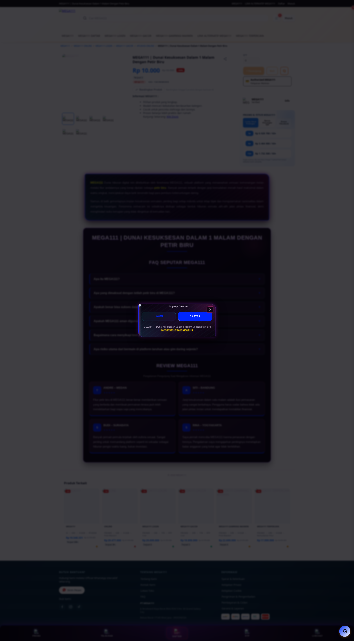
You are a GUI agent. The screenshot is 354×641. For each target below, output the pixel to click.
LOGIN (159, 316)
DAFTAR (195, 316)
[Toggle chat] (344, 631)
